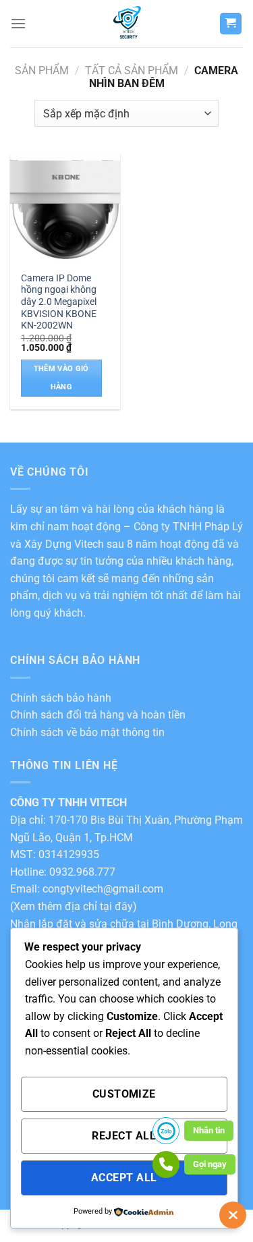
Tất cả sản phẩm (131, 70)
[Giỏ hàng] (231, 24)
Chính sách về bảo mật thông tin (87, 732)
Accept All (124, 1178)
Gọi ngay (210, 1164)
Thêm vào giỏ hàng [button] (61, 377)
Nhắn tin (209, 1130)
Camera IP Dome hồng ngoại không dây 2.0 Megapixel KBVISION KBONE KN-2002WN (58, 302)
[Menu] (18, 23)
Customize (124, 1094)
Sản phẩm (42, 70)
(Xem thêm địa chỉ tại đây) (73, 906)
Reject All (124, 1136)
